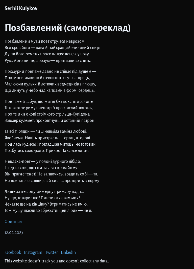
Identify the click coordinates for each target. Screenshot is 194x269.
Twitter (51, 252)
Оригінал (13, 221)
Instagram (33, 252)
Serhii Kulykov (21, 8)
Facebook (13, 252)
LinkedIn (68, 252)
